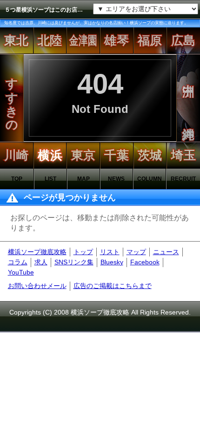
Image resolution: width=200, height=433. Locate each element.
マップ (136, 252)
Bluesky (111, 262)
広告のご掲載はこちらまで (112, 285)
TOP (16, 179)
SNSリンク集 (73, 262)
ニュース (166, 252)
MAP (83, 179)
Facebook (145, 262)
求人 (40, 262)
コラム (17, 262)
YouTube (21, 272)
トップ (83, 252)
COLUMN (149, 179)
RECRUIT (183, 179)
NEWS (116, 179)
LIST (50, 179)
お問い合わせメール (37, 285)
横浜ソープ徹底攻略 (37, 252)
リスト (110, 252)
